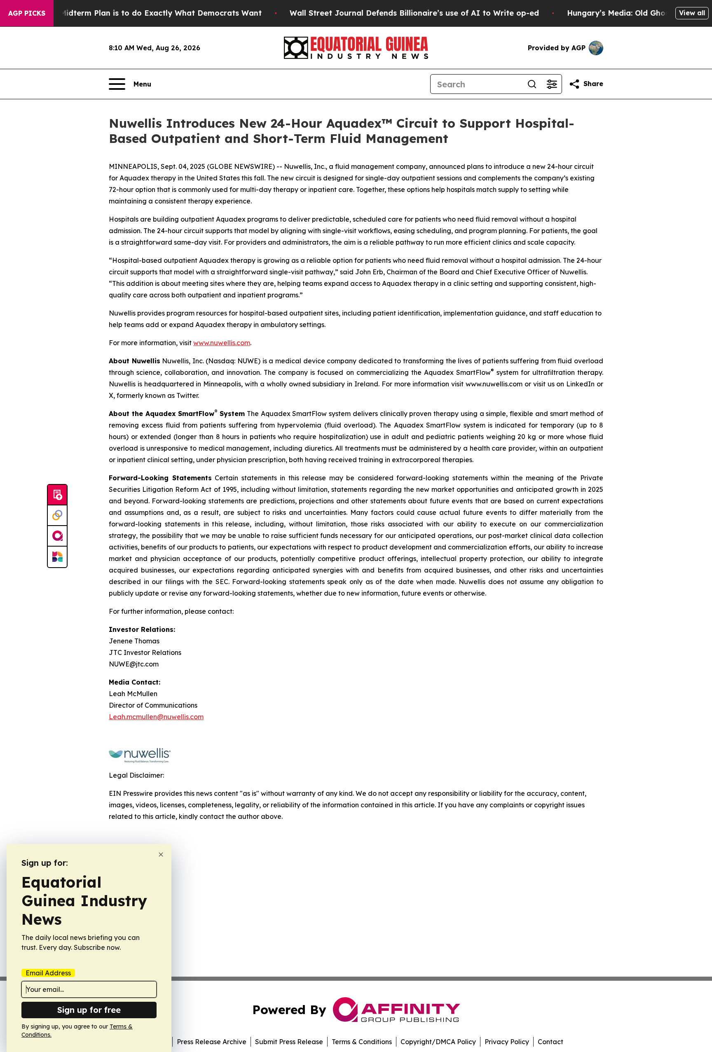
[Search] (532, 84)
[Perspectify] (57, 515)
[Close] (161, 854)
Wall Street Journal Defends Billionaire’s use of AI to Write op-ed (414, 13)
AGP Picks (26, 13)
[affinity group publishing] (57, 536)
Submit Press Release (289, 1042)
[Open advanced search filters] (552, 84)
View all (692, 13)
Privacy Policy (507, 1042)
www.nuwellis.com (221, 343)
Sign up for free (89, 1010)
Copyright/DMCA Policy (438, 1042)
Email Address (48, 973)
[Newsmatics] (57, 557)
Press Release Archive (211, 1042)
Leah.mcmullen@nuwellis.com (156, 717)
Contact (550, 1042)
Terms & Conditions (362, 1042)
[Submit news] (57, 495)
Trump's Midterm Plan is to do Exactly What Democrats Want (145, 13)
